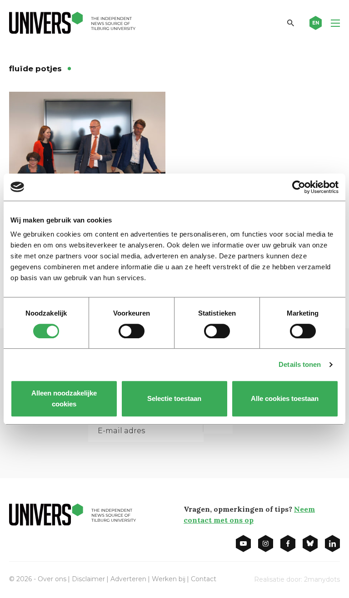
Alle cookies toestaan (285, 398)
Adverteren (128, 579)
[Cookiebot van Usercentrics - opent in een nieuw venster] (299, 187)
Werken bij (168, 579)
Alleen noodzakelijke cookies (64, 398)
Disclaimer (88, 579)
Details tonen (300, 364)
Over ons (52, 579)
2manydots (322, 579)
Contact (203, 579)
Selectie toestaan (175, 398)
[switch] (132, 331)
